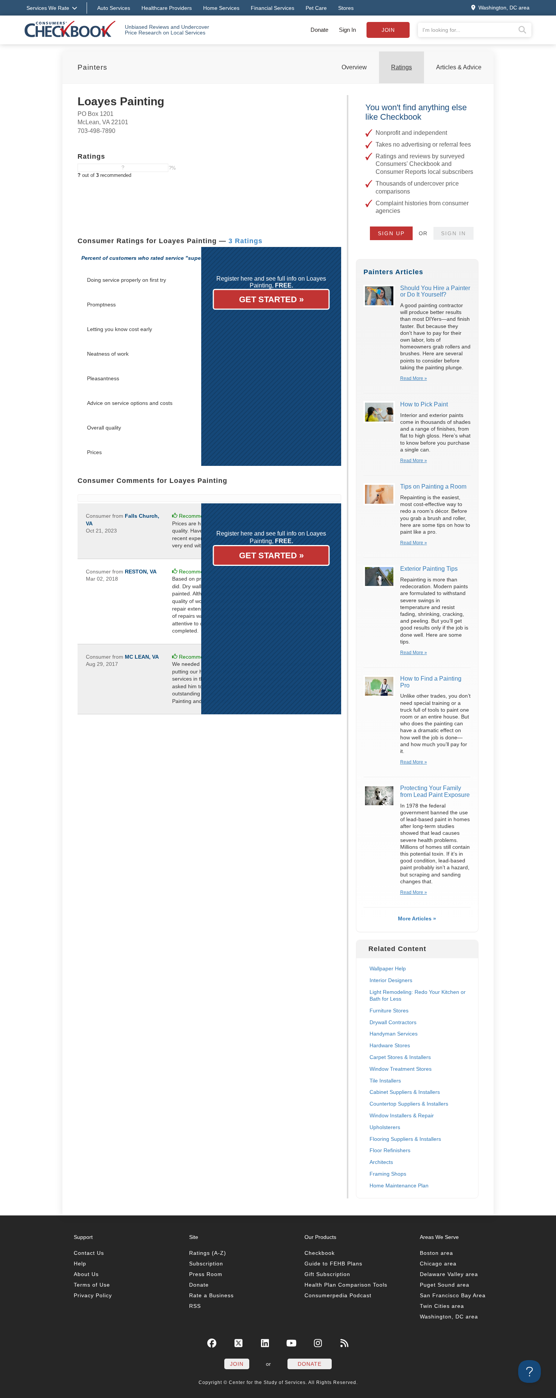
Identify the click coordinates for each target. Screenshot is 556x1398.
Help (80, 1264)
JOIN (237, 1364)
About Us (86, 1274)
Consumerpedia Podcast (337, 1295)
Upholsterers (385, 1127)
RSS (195, 1306)
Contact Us (89, 1253)
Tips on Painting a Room (433, 486)
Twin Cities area (442, 1306)
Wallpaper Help (388, 968)
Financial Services (272, 8)
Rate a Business (211, 1295)
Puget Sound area (444, 1285)
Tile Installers (385, 1081)
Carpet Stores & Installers (400, 1057)
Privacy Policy (93, 1295)
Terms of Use (92, 1285)
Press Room (205, 1274)
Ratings (401, 67)
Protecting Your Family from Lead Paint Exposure (435, 791)
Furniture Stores (389, 1010)
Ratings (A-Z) (207, 1253)
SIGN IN (453, 233)
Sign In (347, 30)
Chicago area (438, 1264)
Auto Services (113, 8)
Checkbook (319, 1253)
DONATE (309, 1364)
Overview (354, 67)
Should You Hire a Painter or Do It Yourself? (435, 291)
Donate (319, 30)
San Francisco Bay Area (453, 1295)
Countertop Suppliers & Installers (409, 1104)
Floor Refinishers (390, 1150)
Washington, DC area (449, 1317)
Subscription (206, 1264)
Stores (346, 8)
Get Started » (271, 299)
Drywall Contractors (393, 1022)
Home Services (221, 8)
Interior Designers (391, 980)
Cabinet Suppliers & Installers (405, 1092)
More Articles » (417, 918)
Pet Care (316, 8)
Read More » (413, 378)
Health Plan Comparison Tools (345, 1285)
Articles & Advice (458, 67)
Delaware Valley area (449, 1274)
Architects (381, 1162)
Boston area (436, 1253)
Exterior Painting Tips (429, 568)
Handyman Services (394, 1034)
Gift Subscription (327, 1274)
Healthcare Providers (166, 8)
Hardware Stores (390, 1045)
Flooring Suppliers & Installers (405, 1139)
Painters (92, 67)
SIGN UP (391, 233)
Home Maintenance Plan (399, 1185)
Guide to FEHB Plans (333, 1264)
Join (388, 30)
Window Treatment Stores (401, 1069)
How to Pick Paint (424, 404)
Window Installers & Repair (402, 1115)
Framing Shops (388, 1174)
